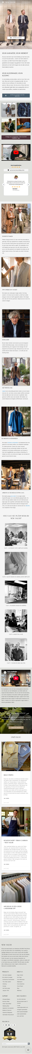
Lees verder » (6, 798)
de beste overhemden (13, 442)
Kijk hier (28, 505)
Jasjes (3, 391)
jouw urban (13, 496)
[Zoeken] (29, 1044)
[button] (3, 2)
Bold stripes (8, 775)
